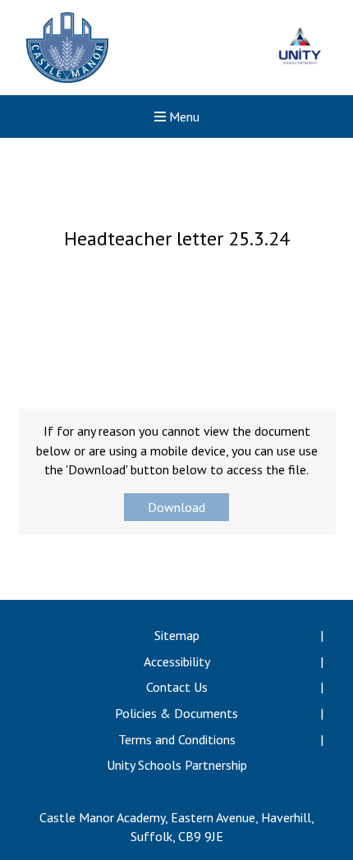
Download (176, 507)
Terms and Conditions (177, 739)
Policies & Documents (176, 713)
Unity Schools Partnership (177, 765)
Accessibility (177, 661)
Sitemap (176, 635)
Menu (182, 116)
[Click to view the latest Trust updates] (300, 48)
